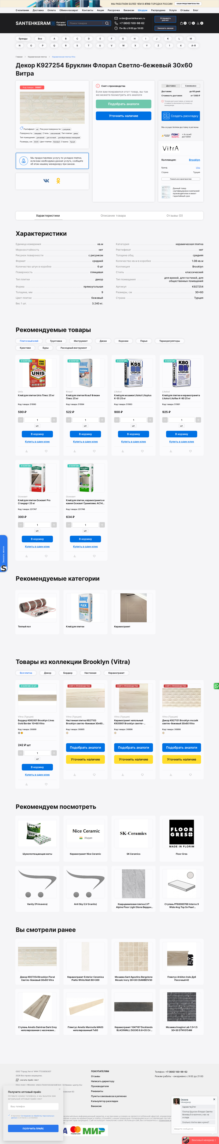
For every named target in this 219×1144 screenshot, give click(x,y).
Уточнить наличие (123, 116)
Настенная (90, 672)
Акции (100, 10)
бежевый (56, 142)
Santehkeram (33, 23)
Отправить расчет (165, 19)
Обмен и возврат (68, 10)
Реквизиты (97, 1091)
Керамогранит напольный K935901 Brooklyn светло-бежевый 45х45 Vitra (129, 722)
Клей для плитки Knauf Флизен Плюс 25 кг (83, 397)
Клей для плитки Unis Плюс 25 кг (36, 395)
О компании (22, 10)
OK (58, 181)
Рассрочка (114, 10)
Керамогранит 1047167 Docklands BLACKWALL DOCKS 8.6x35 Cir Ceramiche (134, 1029)
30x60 (36, 142)
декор (76, 133)
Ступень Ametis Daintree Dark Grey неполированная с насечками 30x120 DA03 (37, 1029)
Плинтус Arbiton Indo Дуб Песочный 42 (181, 978)
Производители (100, 1086)
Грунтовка (56, 341)
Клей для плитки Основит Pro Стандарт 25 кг (34, 502)
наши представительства (188, 3)
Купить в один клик (37, 441)
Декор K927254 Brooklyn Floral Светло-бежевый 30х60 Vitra (37, 978)
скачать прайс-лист (29, 1080)
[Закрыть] (60, 1089)
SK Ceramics (133, 853)
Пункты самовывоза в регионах (109, 1096)
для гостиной (51, 137)
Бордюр (67, 672)
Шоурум (142, 10)
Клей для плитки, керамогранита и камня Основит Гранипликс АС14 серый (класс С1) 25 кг (85, 502)
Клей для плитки (75, 626)
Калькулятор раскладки (104, 1101)
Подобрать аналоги (123, 104)
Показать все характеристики (180, 179)
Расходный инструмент (74, 347)
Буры (46, 347)
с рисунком (66, 129)
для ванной (40, 137)
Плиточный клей (29, 341)
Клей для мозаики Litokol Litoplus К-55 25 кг (133, 397)
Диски (103, 341)
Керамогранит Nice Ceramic (85, 853)
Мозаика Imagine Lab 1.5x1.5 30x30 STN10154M (182, 1029)
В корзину (37, 434)
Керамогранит (122, 626)
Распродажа (158, 10)
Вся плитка (26, 672)
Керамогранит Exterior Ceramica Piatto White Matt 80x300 (85, 978)
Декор (47, 672)
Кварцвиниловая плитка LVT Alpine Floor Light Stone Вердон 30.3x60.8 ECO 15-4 (133, 906)
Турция (72, 142)
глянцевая (37, 133)
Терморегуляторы (169, 341)
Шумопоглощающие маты (37, 853)
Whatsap (216, 686)
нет (37, 129)
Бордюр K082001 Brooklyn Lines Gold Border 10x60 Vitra (36, 722)
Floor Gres (181, 853)
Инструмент (81, 341)
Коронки (123, 341)
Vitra (198, 168)
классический (55, 133)
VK (46, 181)
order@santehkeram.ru (132, 18)
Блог (195, 10)
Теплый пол (24, 626)
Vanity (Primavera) (37, 904)
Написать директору (102, 1081)
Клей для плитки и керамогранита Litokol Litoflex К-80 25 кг (181, 397)
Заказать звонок (165, 28)
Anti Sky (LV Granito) (85, 904)
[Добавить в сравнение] (27, 451)
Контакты (87, 10)
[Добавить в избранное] (47, 451)
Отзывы (184, 10)
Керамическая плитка (37, 57)
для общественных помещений (69, 137)
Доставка (38, 10)
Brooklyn (194, 159)
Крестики (25, 347)
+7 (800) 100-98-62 (131, 23)
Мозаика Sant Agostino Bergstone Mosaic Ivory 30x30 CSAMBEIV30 (133, 978)
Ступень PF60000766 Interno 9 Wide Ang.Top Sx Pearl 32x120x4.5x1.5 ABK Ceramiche (181, 906)
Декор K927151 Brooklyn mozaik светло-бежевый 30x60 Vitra (180, 722)
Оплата (51, 10)
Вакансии (129, 10)
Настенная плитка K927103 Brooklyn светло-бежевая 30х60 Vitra (84, 722)
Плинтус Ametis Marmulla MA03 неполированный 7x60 (85, 1029)
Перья (143, 341)
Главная (19, 57)
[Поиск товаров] (107, 23)
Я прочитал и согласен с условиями (32, 1117)
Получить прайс (33, 1128)
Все (40, 38)
